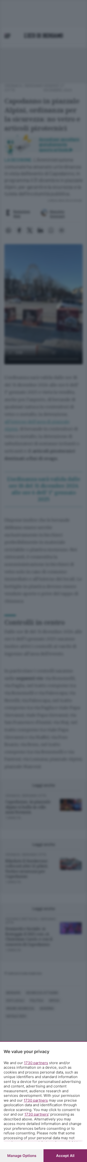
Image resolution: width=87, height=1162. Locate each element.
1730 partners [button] (36, 1063)
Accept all (65, 1155)
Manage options (21, 1155)
